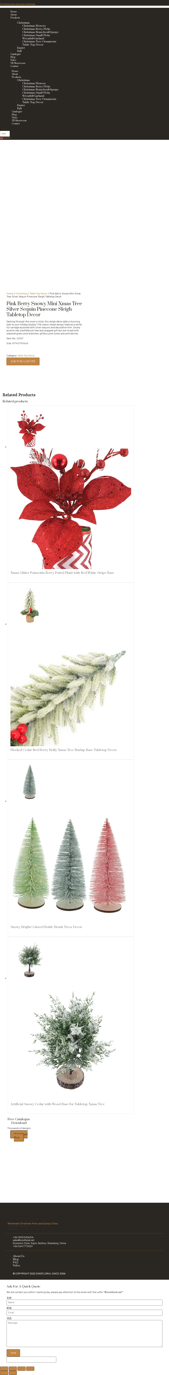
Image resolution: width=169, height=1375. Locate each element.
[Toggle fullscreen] (21, 1369)
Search (5, 129)
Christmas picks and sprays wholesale (17, 4)
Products (15, 17)
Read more (19, 578)
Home (9, 293)
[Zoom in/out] (30, 1369)
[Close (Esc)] (4, 1369)
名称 (9, 1298)
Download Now (21, 1136)
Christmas (21, 293)
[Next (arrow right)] (13, 1373)
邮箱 (9, 1308)
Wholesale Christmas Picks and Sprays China (33, 1223)
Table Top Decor (32, 44)
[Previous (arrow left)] (4, 1373)
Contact (14, 66)
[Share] (13, 1369)
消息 (9, 1318)
